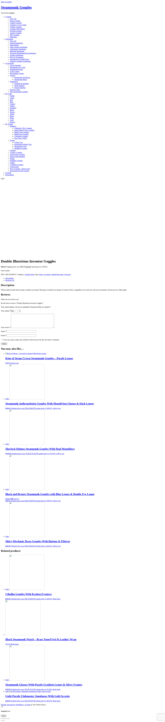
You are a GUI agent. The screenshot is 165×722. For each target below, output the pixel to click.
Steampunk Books (16, 69)
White (12, 114)
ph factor (67, 274)
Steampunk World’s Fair (23, 144)
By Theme (9, 124)
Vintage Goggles (16, 27)
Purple (12, 96)
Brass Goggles (15, 21)
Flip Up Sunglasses (17, 57)
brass (41, 274)
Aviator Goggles (16, 33)
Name (4, 331)
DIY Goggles (14, 35)
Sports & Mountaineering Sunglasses (23, 53)
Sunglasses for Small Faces (19, 59)
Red (11, 100)
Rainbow (13, 108)
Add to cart (15, 363)
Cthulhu (13, 150)
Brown (12, 112)
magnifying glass (57, 274)
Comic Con (18, 142)
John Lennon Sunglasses (18, 47)
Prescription (9, 175)
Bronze (12, 122)
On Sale (8, 173)
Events (12, 140)
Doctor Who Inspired (17, 157)
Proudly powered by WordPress (12, 705)
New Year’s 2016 (20, 138)
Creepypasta (14, 167)
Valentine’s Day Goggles (23, 128)
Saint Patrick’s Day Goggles (24, 130)
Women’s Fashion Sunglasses (20, 61)
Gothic (12, 163)
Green (12, 98)
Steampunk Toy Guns (17, 67)
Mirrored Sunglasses (17, 51)
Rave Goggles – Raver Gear (20, 169)
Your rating (5, 311)
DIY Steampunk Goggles (19, 92)
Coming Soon (29, 274)
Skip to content (6, 2)
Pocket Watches (20, 88)
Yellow (12, 106)
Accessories (9, 63)
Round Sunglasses (16, 43)
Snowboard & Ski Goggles (19, 171)
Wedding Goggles (20, 148)
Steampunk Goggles (16, 7)
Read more (56, 599)
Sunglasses (9, 39)
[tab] (84, 278)
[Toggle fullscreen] (6, 718)
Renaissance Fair (20, 146)
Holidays (13, 126)
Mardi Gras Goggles (21, 132)
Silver (12, 118)
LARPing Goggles (16, 165)
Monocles (13, 37)
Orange (12, 104)
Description (9, 278)
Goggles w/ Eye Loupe (18, 25)
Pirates (12, 159)
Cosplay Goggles (16, 152)
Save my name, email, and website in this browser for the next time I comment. (31, 340)
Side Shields (14, 45)
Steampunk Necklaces (22, 77)
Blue (11, 102)
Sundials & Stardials (21, 84)
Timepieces (14, 82)
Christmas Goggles (21, 136)
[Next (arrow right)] (4, 720)
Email (3, 335)
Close (4, 716)
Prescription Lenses (17, 73)
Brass (12, 116)
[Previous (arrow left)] (2, 720)
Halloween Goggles (21, 134)
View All (13, 19)
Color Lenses (14, 71)
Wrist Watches (19, 86)
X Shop (27, 705)
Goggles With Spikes (17, 29)
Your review (6, 327)
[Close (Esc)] (2, 718)
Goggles (8, 17)
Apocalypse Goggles (17, 155)
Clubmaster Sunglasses (18, 49)
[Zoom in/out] (8, 718)
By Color (8, 94)
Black (12, 110)
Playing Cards (15, 90)
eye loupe (47, 274)
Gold (11, 120)
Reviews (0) (9, 280)
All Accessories (15, 65)
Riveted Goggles (16, 31)
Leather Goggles (16, 23)
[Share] (4, 718)
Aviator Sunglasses (16, 55)
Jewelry (12, 75)
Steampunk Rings (20, 80)
